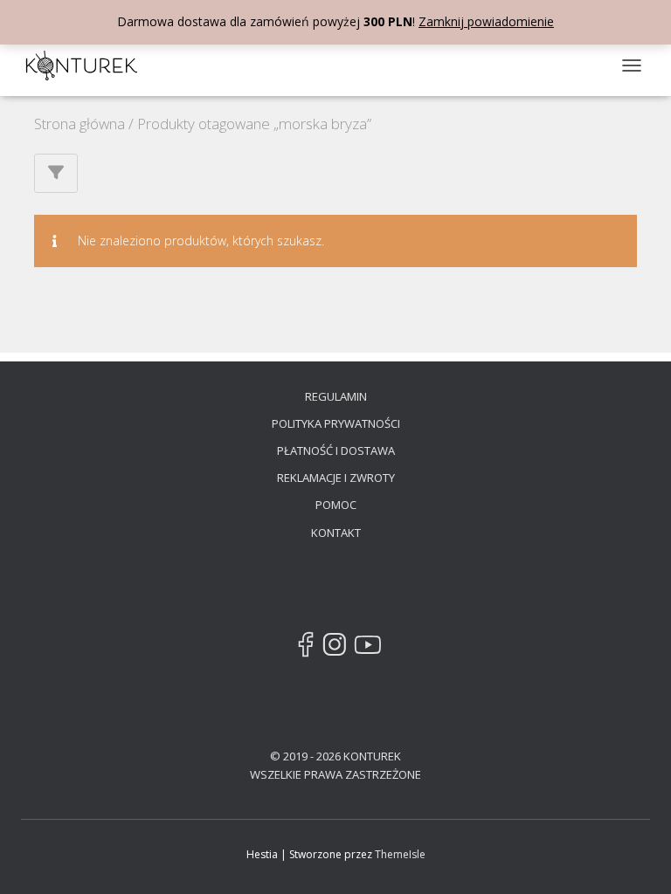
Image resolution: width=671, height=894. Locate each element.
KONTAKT (336, 532)
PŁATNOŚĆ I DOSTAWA (336, 450)
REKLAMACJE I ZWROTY (336, 477)
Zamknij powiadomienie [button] (486, 21)
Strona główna (79, 123)
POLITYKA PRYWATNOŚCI (336, 423)
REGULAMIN (336, 396)
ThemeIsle (400, 854)
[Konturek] (88, 65)
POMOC (335, 504)
